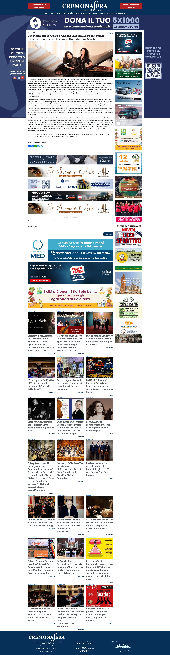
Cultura (75, 13)
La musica (67, 13)
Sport (59, 13)
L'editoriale (103, 13)
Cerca (122, 13)
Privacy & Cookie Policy (123, 651)
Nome (30, 221)
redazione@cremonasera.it (85, 648)
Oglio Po (131, 8)
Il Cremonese (39, 8)
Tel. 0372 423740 (124, 644)
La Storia (83, 13)
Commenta (108, 234)
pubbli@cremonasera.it (124, 647)
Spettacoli (93, 13)
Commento (53, 221)
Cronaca (52, 13)
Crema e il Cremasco (131, 4)
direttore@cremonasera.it (86, 643)
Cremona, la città (39, 4)
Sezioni (114, 13)
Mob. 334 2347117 (123, 646)
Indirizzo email (32, 227)
